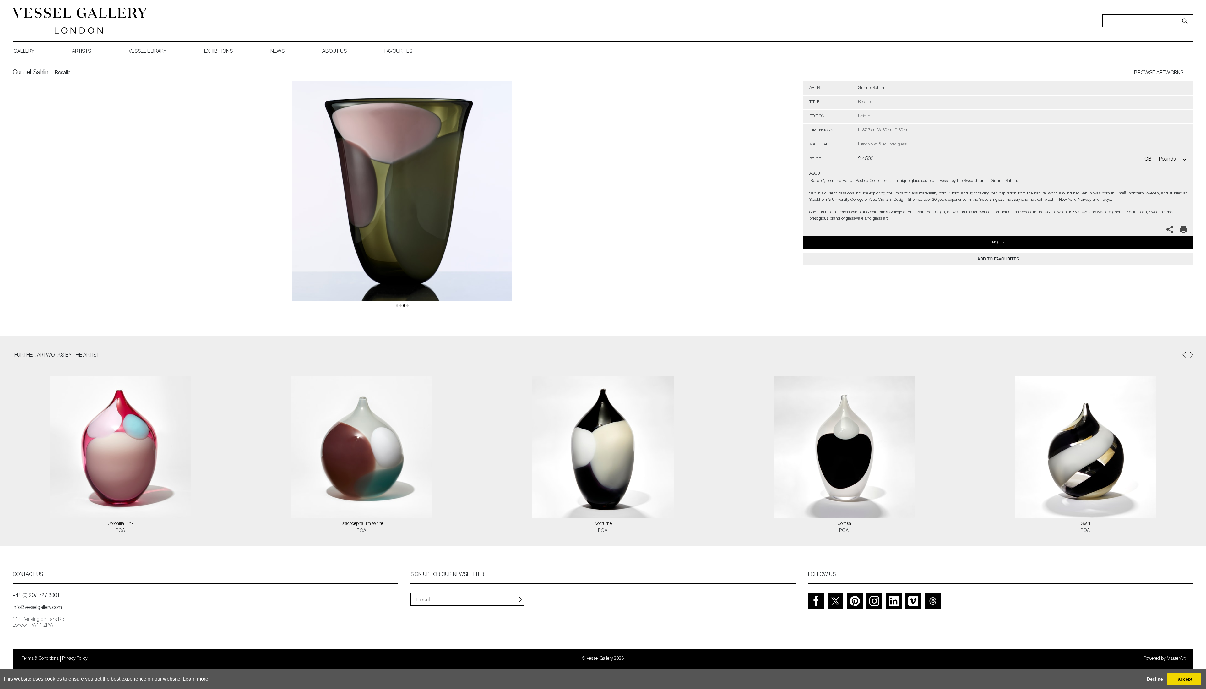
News (277, 51)
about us (334, 51)
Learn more (195, 678)
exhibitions (218, 51)
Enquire (998, 243)
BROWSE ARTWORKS (1158, 73)
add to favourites (998, 259)
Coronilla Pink (120, 524)
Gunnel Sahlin (30, 73)
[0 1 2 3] (402, 198)
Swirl (1085, 524)
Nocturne (603, 524)
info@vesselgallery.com (37, 607)
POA (120, 531)
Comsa (844, 524)
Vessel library (147, 51)
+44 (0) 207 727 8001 (36, 596)
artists (81, 51)
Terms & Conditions (40, 659)
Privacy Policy (74, 659)
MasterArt (1176, 659)
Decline (1155, 678)
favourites (398, 51)
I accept (1184, 678)
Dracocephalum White (362, 524)
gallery (24, 51)
